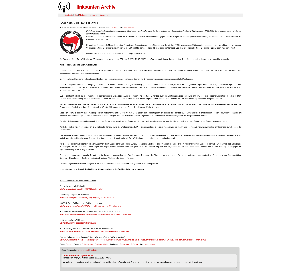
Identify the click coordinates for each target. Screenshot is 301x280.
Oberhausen (150, 244)
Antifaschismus (87, 244)
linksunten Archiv (96, 7)
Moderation (84, 15)
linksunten (94, 15)
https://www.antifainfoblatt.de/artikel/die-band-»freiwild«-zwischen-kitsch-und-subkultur (95, 214)
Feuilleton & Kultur (102, 244)
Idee (76, 15)
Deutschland (124, 244)
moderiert (94, 250)
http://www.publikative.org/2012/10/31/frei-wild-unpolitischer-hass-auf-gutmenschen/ (94, 231)
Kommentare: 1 (130, 28)
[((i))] (64, 12)
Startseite (69, 15)
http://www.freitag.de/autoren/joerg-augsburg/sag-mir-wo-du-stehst (87, 198)
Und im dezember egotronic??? (78, 255)
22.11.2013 (113, 28)
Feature (69, 244)
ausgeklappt (83, 250)
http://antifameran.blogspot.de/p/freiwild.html (78, 223)
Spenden (104, 15)
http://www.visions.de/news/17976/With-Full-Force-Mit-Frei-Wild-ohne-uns (90, 206)
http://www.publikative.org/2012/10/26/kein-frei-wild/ (81, 189)
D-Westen (134, 244)
